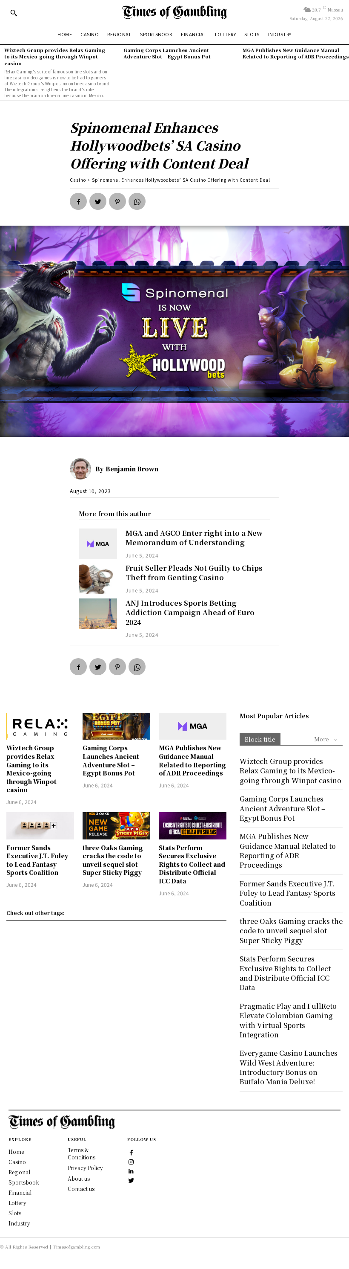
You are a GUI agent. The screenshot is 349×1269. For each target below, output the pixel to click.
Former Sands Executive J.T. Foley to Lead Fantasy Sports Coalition (37, 860)
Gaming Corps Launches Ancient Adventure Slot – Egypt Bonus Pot (167, 53)
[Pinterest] (117, 201)
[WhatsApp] (137, 201)
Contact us (81, 1188)
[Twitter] (97, 201)
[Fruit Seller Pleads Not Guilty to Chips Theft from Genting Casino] (98, 578)
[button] (13, 12)
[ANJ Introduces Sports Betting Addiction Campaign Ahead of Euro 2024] (98, 613)
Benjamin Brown (132, 469)
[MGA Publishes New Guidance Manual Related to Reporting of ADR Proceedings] (192, 726)
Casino (78, 180)
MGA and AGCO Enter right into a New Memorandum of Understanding (194, 537)
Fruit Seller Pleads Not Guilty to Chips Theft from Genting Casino (194, 572)
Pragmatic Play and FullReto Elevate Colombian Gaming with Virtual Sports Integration (288, 1020)
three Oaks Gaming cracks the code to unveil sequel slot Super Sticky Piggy (113, 860)
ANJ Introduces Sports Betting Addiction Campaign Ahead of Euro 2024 (190, 612)
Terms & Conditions (81, 1153)
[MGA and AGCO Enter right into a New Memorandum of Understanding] (98, 544)
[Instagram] (131, 1161)
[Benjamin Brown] (82, 468)
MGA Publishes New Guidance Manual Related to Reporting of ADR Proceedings (296, 53)
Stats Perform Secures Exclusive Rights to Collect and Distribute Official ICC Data (192, 864)
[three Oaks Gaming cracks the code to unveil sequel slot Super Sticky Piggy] (116, 825)
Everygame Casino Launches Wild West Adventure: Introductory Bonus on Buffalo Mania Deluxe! (289, 1067)
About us (79, 1178)
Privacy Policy (85, 1167)
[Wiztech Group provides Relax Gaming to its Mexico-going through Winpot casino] (40, 726)
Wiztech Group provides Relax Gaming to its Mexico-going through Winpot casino (54, 56)
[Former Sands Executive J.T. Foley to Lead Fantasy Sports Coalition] (40, 825)
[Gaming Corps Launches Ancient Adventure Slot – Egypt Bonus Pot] (116, 726)
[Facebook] (78, 201)
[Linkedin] (131, 1171)
